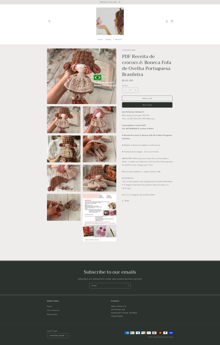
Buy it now (147, 105)
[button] (49, 21)
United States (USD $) (56, 335)
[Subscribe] (128, 285)
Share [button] (127, 201)
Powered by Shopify (167, 337)
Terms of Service (53, 310)
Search (49, 306)
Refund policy (52, 314)
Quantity (125, 85)
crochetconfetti (157, 337)
